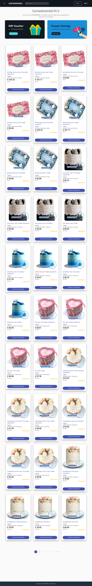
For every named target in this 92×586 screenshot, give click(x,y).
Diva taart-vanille (40, 371)
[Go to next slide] (83, 29)
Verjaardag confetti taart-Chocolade (18, 471)
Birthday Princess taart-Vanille (16, 122)
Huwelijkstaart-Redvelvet (42, 522)
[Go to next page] (59, 551)
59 (56, 551)
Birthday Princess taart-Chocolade (73, 72)
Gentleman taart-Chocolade (71, 272)
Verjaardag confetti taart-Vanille (44, 471)
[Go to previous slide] (9, 29)
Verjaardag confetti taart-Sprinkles (73, 421)
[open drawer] (4, 3)
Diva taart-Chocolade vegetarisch (45, 322)
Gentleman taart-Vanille (14, 322)
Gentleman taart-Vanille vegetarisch (45, 272)
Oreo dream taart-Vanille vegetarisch (18, 223)
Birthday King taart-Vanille (42, 173)
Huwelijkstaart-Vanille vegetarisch (17, 522)
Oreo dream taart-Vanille (70, 223)
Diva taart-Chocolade (13, 371)
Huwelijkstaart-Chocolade (70, 522)
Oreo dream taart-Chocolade (43, 223)
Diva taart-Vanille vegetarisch (71, 322)
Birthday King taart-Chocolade (16, 173)
